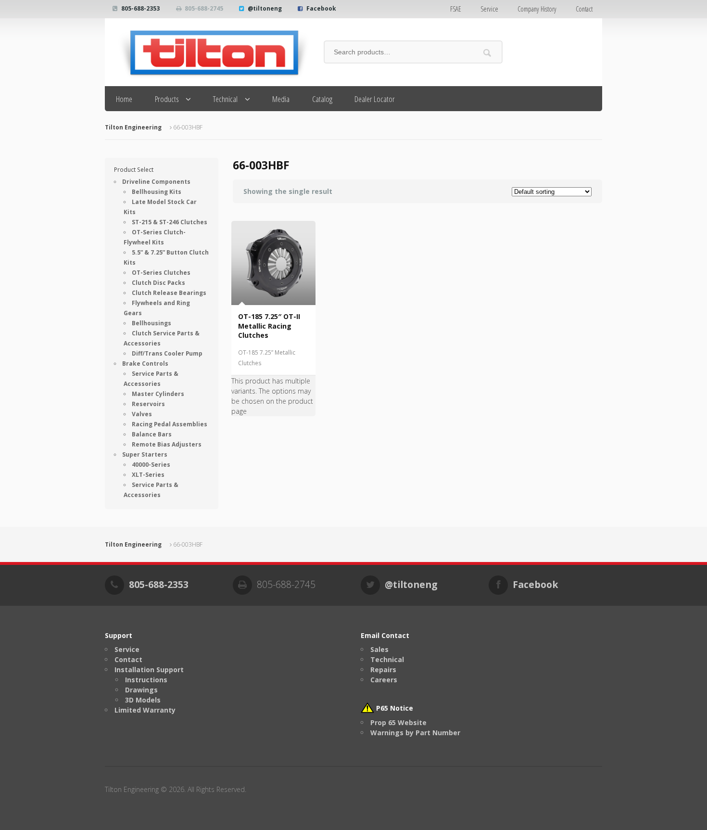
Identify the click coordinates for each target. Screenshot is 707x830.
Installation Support (149, 669)
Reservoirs (148, 404)
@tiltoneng (265, 8)
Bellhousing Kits (156, 192)
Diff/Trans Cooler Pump (167, 353)
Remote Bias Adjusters (167, 444)
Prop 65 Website (398, 722)
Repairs (383, 669)
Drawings (141, 689)
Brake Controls (145, 363)
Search (487, 52)
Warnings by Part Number (415, 732)
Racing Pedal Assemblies (169, 424)
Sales (379, 649)
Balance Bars (152, 434)
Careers (383, 679)
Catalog (322, 98)
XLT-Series (148, 475)
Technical (225, 98)
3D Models (143, 699)
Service (489, 8)
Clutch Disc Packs (158, 283)
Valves (142, 414)
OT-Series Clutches (161, 272)
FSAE (455, 8)
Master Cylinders (158, 394)
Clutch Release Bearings (169, 293)
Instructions (146, 679)
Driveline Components (156, 182)
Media (281, 98)
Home (124, 98)
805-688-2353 (140, 8)
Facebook (321, 8)
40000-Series (151, 464)
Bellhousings (151, 323)
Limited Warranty (145, 710)
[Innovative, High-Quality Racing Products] (207, 52)
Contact (584, 8)
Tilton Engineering (133, 127)
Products (167, 98)
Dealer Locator (374, 98)
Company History (537, 8)
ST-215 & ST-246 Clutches (169, 222)
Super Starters (144, 454)
